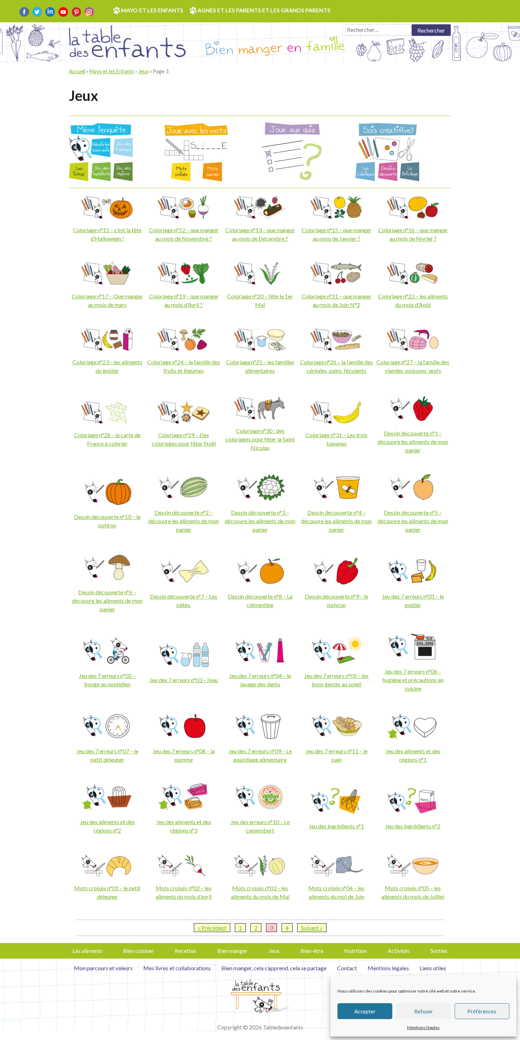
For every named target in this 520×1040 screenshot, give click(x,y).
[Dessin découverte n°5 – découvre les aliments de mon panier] (412, 499)
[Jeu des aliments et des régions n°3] (183, 808)
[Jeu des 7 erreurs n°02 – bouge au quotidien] (107, 662)
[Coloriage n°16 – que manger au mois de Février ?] (412, 216)
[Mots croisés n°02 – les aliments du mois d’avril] (183, 875)
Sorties (439, 950)
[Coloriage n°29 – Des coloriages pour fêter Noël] (183, 421)
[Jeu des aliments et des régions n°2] (107, 808)
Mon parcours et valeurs (103, 968)
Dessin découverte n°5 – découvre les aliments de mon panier (412, 521)
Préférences (481, 1011)
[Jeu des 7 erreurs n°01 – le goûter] (412, 583)
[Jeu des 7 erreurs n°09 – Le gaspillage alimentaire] (260, 738)
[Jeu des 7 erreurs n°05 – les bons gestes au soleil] (336, 662)
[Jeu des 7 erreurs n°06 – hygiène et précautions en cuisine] (412, 658)
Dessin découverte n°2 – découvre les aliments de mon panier (183, 521)
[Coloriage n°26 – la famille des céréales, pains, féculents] (336, 348)
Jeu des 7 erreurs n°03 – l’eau (184, 679)
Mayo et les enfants (152, 10)
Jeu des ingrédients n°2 (412, 826)
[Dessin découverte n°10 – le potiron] (107, 503)
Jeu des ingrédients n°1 (336, 826)
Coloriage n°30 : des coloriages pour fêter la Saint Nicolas (260, 439)
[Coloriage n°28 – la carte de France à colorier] (107, 421)
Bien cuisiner (138, 950)
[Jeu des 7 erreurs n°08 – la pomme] (183, 738)
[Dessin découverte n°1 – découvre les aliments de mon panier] (412, 420)
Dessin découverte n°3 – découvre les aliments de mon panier (260, 521)
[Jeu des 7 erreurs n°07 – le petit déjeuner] (107, 738)
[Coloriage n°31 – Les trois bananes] (336, 421)
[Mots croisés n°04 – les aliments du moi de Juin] (336, 875)
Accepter (365, 1011)
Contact (347, 968)
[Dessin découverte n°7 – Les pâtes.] (183, 583)
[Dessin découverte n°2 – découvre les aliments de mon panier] (183, 499)
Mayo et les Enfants (111, 71)
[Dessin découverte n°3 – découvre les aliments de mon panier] (260, 499)
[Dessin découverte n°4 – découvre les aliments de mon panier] (336, 499)
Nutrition (355, 950)
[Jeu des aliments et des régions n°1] (412, 738)
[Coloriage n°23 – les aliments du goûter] (107, 348)
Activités (399, 950)
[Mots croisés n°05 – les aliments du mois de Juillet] (412, 875)
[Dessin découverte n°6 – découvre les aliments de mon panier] (107, 579)
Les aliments (87, 950)
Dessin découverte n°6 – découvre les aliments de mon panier (107, 600)
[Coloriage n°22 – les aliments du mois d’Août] (412, 282)
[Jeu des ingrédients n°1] (336, 813)
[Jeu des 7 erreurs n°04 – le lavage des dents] (260, 662)
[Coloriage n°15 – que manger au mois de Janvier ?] (336, 216)
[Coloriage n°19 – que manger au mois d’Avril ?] (183, 282)
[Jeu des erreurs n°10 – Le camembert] (260, 808)
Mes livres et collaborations (177, 968)
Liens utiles (433, 968)
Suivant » (312, 927)
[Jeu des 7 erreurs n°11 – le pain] (336, 738)
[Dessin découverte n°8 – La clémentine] (260, 583)
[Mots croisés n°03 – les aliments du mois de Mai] (260, 875)
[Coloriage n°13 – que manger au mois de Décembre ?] (260, 216)
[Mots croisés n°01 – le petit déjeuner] (107, 875)
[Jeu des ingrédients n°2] (412, 813)
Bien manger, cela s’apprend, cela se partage (274, 968)
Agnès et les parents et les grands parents (263, 10)
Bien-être (311, 950)
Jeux (143, 71)
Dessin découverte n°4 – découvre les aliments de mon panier (336, 521)
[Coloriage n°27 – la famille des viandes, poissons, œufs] (412, 348)
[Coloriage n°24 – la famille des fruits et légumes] (183, 348)
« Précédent (212, 927)
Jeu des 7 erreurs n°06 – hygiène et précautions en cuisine (413, 680)
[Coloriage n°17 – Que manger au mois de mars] (107, 282)
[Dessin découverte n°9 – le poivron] (336, 583)
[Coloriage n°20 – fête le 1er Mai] (260, 282)
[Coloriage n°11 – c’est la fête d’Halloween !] (107, 216)
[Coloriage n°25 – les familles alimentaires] (260, 348)
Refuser (423, 1011)
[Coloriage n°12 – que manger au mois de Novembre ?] (183, 216)
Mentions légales (423, 1027)
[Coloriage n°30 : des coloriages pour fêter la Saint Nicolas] (260, 417)
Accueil (77, 71)
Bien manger (232, 950)
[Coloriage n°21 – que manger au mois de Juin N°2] (336, 282)
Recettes (185, 950)
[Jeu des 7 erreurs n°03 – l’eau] (183, 666)
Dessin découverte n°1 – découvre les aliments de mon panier (412, 441)
